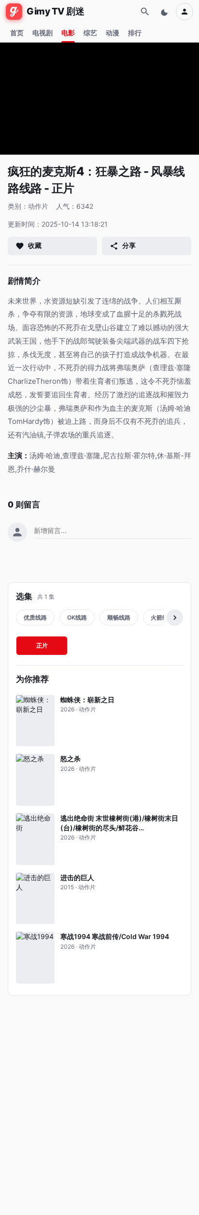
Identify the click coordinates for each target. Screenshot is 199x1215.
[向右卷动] (175, 617)
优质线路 (35, 617)
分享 (129, 245)
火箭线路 (162, 617)
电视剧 (42, 33)
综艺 (90, 33)
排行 (135, 33)
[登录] (184, 11)
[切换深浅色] (165, 11)
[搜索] (145, 11)
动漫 (112, 33)
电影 (68, 33)
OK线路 (77, 617)
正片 (42, 645)
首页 (17, 33)
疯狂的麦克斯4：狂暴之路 (74, 171)
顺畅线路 (118, 617)
